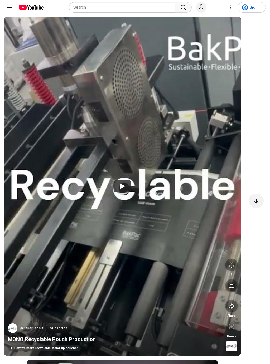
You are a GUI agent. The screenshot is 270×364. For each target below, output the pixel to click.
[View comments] (231, 285)
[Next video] (256, 201)
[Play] (122, 186)
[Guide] (9, 7)
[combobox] (123, 7)
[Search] (183, 7)
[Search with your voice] (201, 7)
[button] (12, 328)
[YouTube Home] (31, 7)
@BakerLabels (32, 328)
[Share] (231, 306)
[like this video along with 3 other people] (231, 265)
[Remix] (231, 326)
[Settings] (230, 7)
